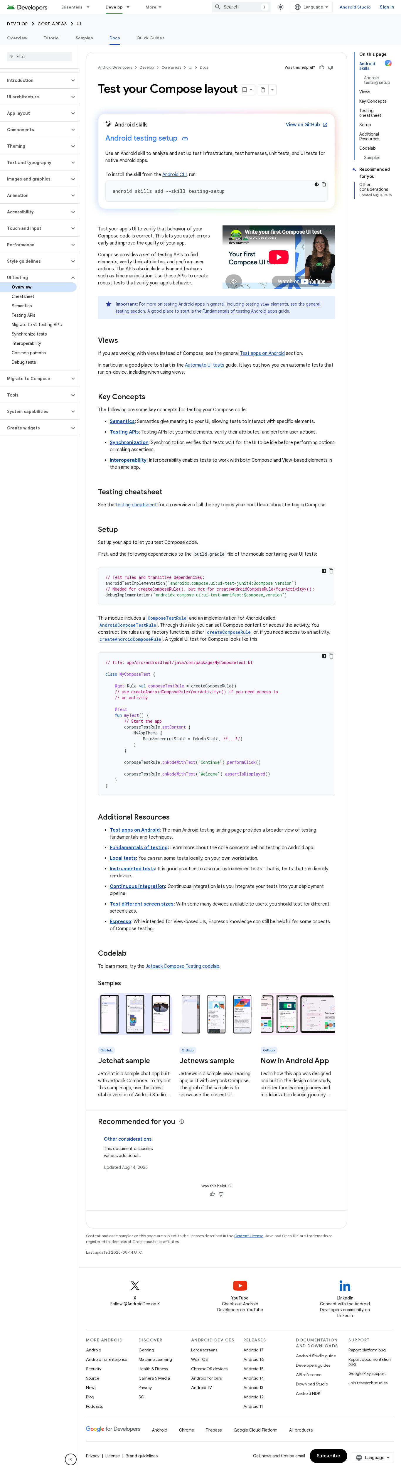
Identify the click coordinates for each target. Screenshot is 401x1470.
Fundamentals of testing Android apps (240, 311)
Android (93, 1350)
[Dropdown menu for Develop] (131, 7)
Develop (114, 7)
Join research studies (367, 1382)
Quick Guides (151, 38)
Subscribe (329, 1456)
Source (92, 1378)
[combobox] (241, 7)
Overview (17, 38)
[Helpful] (321, 67)
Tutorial (51, 38)
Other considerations (127, 1139)
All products (301, 1430)
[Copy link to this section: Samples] (127, 983)
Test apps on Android (262, 353)
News (91, 1387)
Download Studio (312, 1384)
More (151, 7)
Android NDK (308, 1393)
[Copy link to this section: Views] (124, 341)
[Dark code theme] (316, 184)
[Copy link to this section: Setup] (124, 530)
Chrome (186, 1430)
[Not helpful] (330, 67)
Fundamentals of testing (139, 848)
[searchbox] (39, 56)
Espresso (120, 922)
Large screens (204, 1350)
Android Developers (115, 67)
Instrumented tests (132, 869)
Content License (248, 1235)
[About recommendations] (181, 1121)
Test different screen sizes (141, 904)
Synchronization (129, 443)
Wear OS (199, 1359)
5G (141, 1397)
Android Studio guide (316, 1355)
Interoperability (128, 460)
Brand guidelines (142, 1456)
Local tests (123, 858)
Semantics (122, 421)
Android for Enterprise (106, 1359)
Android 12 (253, 1397)
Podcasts (94, 1406)
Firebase (214, 1430)
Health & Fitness (153, 1368)
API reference (308, 1374)
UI (79, 23)
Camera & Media (154, 1378)
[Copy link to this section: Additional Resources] (175, 817)
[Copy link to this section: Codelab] (132, 953)
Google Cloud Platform (255, 1430)
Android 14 (253, 1378)
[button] (35, 80)
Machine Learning (155, 1359)
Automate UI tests (204, 365)
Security (93, 1368)
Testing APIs (124, 432)
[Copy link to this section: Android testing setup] (185, 138)
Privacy (145, 1387)
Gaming (146, 1350)
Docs (114, 38)
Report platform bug (367, 1350)
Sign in (387, 7)
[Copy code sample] (323, 184)
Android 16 (253, 1359)
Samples (84, 38)
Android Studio (355, 7)
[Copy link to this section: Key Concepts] (151, 397)
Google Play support (367, 1373)
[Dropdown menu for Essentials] (91, 7)
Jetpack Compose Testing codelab (182, 966)
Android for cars (206, 1378)
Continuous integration (137, 886)
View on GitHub (307, 125)
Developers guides (313, 1365)
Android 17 (253, 1350)
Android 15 (253, 1368)
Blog (90, 1397)
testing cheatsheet (136, 505)
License (112, 1456)
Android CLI (174, 175)
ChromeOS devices (209, 1368)
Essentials (72, 7)
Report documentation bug (369, 1362)
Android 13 (253, 1387)
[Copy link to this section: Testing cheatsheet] (168, 492)
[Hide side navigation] (71, 1459)
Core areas (52, 23)
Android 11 (253, 1406)
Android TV (201, 1387)
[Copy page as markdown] (263, 90)
